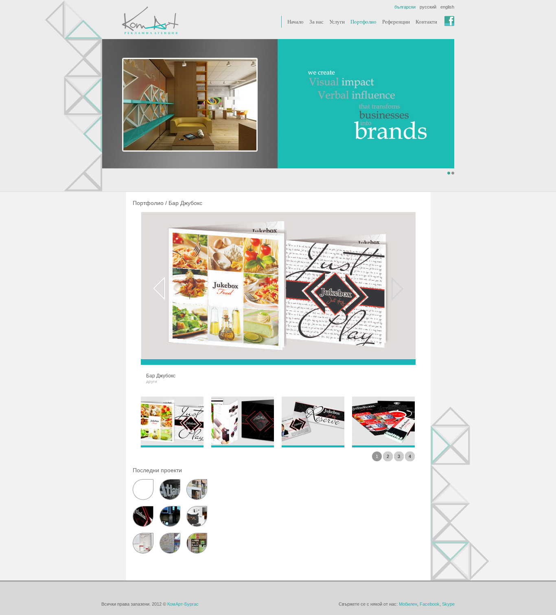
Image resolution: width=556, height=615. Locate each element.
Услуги (337, 22)
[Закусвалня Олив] (196, 489)
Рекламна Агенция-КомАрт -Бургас (150, 21)
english (447, 6)
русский (428, 6)
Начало (295, 22)
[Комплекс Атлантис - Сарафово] (170, 489)
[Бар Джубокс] (143, 516)
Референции (396, 22)
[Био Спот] (196, 543)
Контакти (426, 22)
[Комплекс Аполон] (170, 543)
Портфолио (363, 22)
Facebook (430, 604)
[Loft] (170, 516)
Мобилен (408, 604)
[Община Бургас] (143, 489)
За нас (316, 22)
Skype (448, 604)
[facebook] (449, 21)
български (405, 6)
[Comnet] (143, 543)
